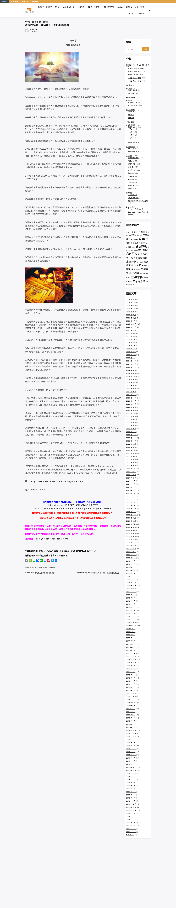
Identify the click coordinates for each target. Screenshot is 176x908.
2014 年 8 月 (131, 742)
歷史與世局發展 (133, 158)
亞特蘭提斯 (143, 232)
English (129, 207)
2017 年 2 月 (130, 650)
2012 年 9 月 (131, 813)
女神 (128, 243)
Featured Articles (134, 209)
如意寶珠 (134, 243)
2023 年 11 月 (131, 401)
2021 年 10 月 (131, 478)
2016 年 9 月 (131, 665)
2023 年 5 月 (131, 419)
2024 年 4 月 (131, 385)
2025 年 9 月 (131, 333)
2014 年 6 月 (131, 749)
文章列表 (81, 7)
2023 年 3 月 (131, 425)
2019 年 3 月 (131, 573)
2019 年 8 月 (131, 558)
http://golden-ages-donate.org (52, 539)
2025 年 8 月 (131, 336)
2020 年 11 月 (131, 512)
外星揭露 (131, 176)
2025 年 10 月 (131, 330)
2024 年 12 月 (131, 361)
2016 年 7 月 (130, 672)
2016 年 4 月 (131, 681)
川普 (130, 247)
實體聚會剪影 (132, 127)
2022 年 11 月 (131, 438)
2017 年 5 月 (130, 641)
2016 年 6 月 (131, 675)
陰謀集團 (137, 277)
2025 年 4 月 (131, 349)
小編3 (36, 29)
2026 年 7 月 (131, 302)
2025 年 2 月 (131, 355)
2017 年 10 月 (131, 626)
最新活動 (41, 7)
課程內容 (131, 93)
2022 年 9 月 (131, 444)
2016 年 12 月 (131, 656)
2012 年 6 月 (131, 822)
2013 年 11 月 (131, 770)
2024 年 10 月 (131, 367)
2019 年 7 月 (130, 561)
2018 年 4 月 (131, 607)
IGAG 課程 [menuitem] (14, 1)
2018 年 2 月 (131, 613)
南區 (131, 129)
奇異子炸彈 (134, 239)
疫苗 (131, 258)
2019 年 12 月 (131, 546)
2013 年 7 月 (130, 782)
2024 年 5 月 (131, 382)
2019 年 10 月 (131, 552)
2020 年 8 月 (131, 521)
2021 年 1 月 (130, 505)
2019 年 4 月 (131, 570)
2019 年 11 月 (131, 549)
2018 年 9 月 (131, 592)
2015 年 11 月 (131, 696)
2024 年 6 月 (131, 379)
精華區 (90, 7)
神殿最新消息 (132, 152)
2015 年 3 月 (130, 721)
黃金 (147, 282)
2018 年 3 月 (131, 610)
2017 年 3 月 (130, 647)
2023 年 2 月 (131, 429)
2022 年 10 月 (131, 441)
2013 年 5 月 (130, 789)
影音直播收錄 (130, 110)
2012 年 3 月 (131, 832)
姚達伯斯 (142, 243)
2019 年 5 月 (130, 567)
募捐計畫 (131, 13)
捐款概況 (129, 85)
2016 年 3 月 (131, 684)
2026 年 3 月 (131, 315)
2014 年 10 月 (131, 736)
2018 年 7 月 (130, 598)
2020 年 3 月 (131, 536)
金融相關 (45, 22)
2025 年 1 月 (130, 358)
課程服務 (129, 88)
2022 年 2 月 (131, 465)
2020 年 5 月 (131, 530)
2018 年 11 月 (131, 585)
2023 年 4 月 (131, 422)
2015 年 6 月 (130, 712)
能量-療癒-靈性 (37, 22)
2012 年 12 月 (131, 804)
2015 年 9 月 (130, 702)
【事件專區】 (130, 122)
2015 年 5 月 (130, 715)
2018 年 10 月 (131, 589)
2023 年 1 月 (131, 432)
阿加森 (142, 273)
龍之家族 (129, 284)
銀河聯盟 (134, 272)
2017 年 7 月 (130, 635)
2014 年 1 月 (130, 764)
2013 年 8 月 (131, 779)
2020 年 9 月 (131, 518)
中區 (131, 135)
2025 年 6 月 (131, 342)
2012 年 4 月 (131, 829)
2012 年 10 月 (131, 810)
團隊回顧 (131, 118)
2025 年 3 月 (131, 352)
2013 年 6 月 (131, 785)
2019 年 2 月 (131, 576)
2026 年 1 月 (131, 321)
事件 (136, 231)
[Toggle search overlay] (149, 10)
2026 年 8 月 (131, 299)
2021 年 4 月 (131, 496)
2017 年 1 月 (130, 653)
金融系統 (138, 269)
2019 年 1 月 (130, 579)
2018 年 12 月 (131, 582)
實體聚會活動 (130, 125)
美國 (138, 265)
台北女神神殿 (139, 7)
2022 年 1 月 (131, 469)
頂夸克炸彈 (139, 281)
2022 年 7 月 (131, 450)
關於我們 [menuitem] (35, 1)
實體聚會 (129, 7)
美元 (134, 265)
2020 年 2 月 (131, 539)
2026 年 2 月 (131, 318)
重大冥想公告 (132, 105)
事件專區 (49, 7)
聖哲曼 (133, 269)
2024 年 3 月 (131, 389)
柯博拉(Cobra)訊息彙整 (136, 68)
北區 (131, 132)
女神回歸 (131, 182)
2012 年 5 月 (130, 826)
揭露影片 (131, 115)
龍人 (134, 284)
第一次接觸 (140, 262)
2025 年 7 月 (131, 339)
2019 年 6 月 (131, 564)
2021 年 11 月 (131, 475)
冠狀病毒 (140, 235)
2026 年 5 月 (131, 308)
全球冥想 (132, 235)
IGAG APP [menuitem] (25, 1)
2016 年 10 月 (131, 662)
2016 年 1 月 (130, 690)
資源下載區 (141, 13)
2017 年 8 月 (130, 632)
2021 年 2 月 (131, 502)
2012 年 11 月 (131, 807)
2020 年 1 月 (131, 542)
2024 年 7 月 (131, 376)
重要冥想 (97, 7)
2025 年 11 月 (131, 327)
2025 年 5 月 (131, 345)
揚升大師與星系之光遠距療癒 (138, 201)
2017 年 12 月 (131, 619)
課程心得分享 (132, 90)
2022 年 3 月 (131, 462)
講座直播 (131, 112)
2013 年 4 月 (131, 792)
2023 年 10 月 (131, 404)
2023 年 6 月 (131, 416)
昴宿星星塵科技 (133, 198)
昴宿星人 (131, 253)
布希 (133, 247)
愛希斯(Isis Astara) (135, 75)
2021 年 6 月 (131, 490)
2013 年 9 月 (131, 776)
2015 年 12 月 (131, 693)
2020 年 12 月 (131, 509)
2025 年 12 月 (131, 324)
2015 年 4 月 (130, 718)
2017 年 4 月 (130, 644)
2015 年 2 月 (130, 724)
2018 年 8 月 (131, 595)
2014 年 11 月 (131, 733)
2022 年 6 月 (131, 453)
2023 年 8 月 (131, 410)
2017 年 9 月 (130, 629)
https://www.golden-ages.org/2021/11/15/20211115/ (67, 551)
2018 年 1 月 (130, 616)
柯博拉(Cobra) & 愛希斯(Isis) (64, 7)
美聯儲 (144, 266)
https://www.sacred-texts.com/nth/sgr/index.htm (57, 481)
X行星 (127, 232)
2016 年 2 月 (131, 687)
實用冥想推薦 (132, 102)
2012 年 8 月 (131, 816)
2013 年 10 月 (131, 773)
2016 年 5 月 (130, 678)
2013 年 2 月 (131, 798)
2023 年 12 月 (131, 398)
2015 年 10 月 (131, 699)
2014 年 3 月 (131, 758)
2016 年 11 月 (131, 659)
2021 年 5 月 (130, 493)
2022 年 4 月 (131, 459)
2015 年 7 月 (130, 709)
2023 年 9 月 (131, 407)
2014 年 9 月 (131, 739)
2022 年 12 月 (131, 435)
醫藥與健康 (131, 164)
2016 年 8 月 (131, 669)
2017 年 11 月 (131, 622)
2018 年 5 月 (130, 604)
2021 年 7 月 (130, 487)
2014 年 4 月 (131, 755)
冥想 (145, 235)
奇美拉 (143, 239)
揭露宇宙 (131, 185)
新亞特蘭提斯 (142, 250)
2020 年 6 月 (131, 527)
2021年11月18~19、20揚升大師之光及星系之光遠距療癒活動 (98, 573)
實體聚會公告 (132, 142)
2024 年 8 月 (131, 373)
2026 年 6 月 (131, 305)
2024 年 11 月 (131, 364)
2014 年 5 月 (130, 752)
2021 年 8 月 (131, 484)
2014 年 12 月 (131, 730)
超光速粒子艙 (132, 195)
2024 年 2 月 (131, 392)
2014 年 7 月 (130, 746)
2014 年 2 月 (131, 761)
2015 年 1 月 (130, 727)
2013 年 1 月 (130, 801)
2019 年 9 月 (131, 555)
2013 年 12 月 (131, 767)
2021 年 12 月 (131, 472)
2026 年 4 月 (131, 312)
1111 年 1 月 (130, 835)
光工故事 (131, 161)
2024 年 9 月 (131, 370)
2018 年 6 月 (131, 601)
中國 (131, 232)
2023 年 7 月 (131, 413)
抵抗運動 (141, 246)
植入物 (140, 254)
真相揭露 (137, 258)
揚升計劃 (131, 188)
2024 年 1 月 (131, 395)
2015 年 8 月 (130, 705)
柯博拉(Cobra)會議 (134, 81)
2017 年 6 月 (130, 638)
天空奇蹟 (131, 179)
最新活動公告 (130, 97)
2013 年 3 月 (131, 795)
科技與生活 (131, 170)
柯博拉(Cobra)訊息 (134, 71)
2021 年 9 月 (131, 481)
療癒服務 (129, 193)
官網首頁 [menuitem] (4, 1)
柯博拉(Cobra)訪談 (134, 78)
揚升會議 (134, 250)
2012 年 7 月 (130, 819)
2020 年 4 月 (131, 533)
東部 (131, 138)
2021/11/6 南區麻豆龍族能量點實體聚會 (41, 573)
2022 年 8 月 (131, 447)
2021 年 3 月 (131, 499)
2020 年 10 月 (131, 515)
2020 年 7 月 (131, 524)
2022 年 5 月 (131, 456)
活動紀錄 (131, 148)
